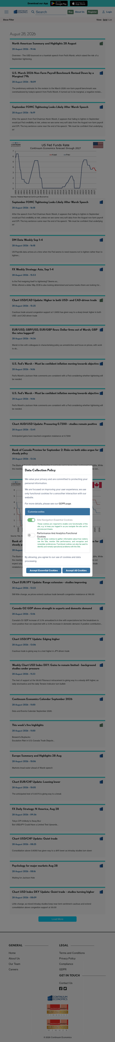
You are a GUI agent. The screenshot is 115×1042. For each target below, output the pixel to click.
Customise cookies (36, 511)
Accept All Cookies (76, 570)
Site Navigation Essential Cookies (55, 519)
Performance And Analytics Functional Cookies (57, 535)
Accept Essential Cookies (44, 570)
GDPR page (65, 503)
